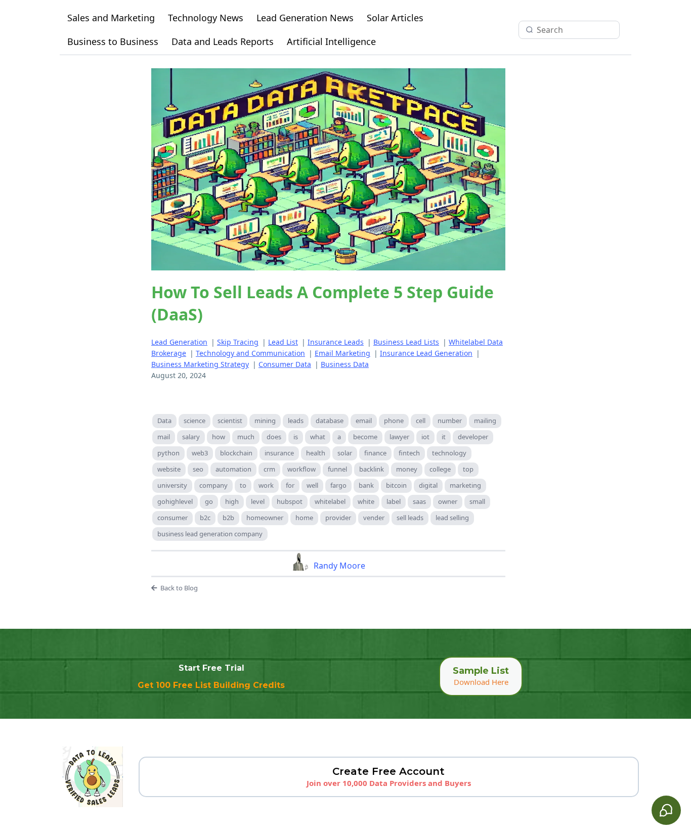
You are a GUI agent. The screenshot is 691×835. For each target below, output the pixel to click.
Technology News (205, 18)
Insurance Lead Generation (426, 353)
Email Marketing (342, 353)
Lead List (283, 342)
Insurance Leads (336, 342)
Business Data (345, 364)
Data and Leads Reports (222, 41)
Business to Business (112, 41)
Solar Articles (395, 18)
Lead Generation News (305, 18)
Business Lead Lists (406, 342)
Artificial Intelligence (331, 41)
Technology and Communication (250, 353)
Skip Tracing (237, 342)
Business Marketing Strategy (200, 364)
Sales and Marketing (111, 18)
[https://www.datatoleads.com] (92, 777)
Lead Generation (179, 342)
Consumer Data (284, 364)
